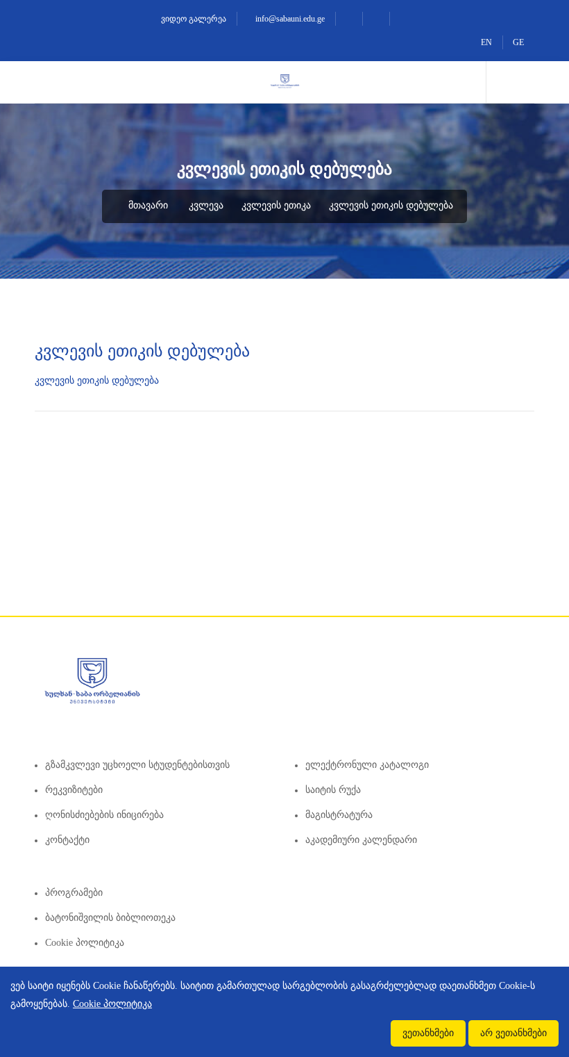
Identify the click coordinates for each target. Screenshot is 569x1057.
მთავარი (147, 205)
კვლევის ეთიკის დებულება (391, 205)
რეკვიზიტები (74, 790)
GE (518, 42)
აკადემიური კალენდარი (361, 840)
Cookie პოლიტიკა (84, 942)
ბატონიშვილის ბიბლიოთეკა (110, 917)
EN (486, 42)
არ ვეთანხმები (513, 1033)
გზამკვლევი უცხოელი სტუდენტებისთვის (137, 765)
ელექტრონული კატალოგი (367, 765)
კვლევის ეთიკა (276, 205)
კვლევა (206, 205)
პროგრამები (74, 892)
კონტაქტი (67, 840)
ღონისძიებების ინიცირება (104, 815)
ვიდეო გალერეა (192, 19)
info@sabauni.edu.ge (289, 19)
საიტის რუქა (333, 790)
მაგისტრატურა (339, 815)
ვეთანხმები (428, 1033)
